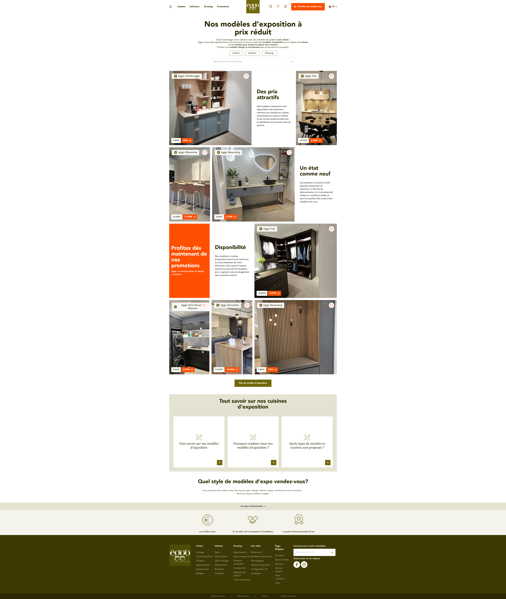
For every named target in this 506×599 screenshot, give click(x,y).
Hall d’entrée (221, 557)
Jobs (277, 583)
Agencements (202, 565)
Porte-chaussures (241, 557)
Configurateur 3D (259, 569)
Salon (217, 552)
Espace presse (282, 560)
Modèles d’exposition (261, 557)
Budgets (200, 573)
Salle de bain (221, 565)
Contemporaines (204, 557)
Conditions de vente (218, 596)
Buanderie (220, 569)
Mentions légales (243, 596)
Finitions (200, 561)
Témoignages (257, 561)
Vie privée (265, 596)
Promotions (223, 7)
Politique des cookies (288, 596)
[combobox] (253, 62)
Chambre (219, 573)
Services (279, 564)
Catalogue (256, 573)
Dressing (208, 7)
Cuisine (236, 53)
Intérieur (252, 53)
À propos (279, 556)
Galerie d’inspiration (260, 565)
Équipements (202, 569)
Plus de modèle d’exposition (253, 383)
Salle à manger (222, 561)
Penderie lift (239, 568)
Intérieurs (195, 7)
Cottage (200, 552)
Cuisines (181, 7)
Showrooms (256, 552)
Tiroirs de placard (241, 580)
